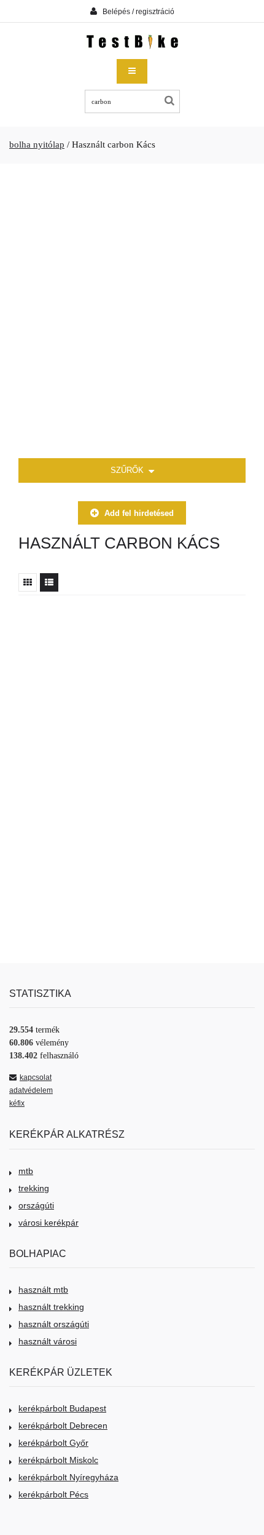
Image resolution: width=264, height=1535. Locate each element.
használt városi (47, 1341)
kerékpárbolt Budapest (62, 1408)
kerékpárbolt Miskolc (58, 1460)
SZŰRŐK (128, 470)
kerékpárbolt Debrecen (62, 1425)
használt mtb (43, 1290)
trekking (33, 1188)
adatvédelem (31, 1090)
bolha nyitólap (36, 144)
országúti (36, 1205)
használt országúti (53, 1324)
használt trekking (51, 1307)
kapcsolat (36, 1077)
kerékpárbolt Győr (53, 1443)
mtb (25, 1171)
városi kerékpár (48, 1223)
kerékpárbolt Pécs (53, 1494)
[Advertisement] (132, 311)
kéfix (17, 1103)
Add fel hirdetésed (139, 513)
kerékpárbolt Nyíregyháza (68, 1477)
